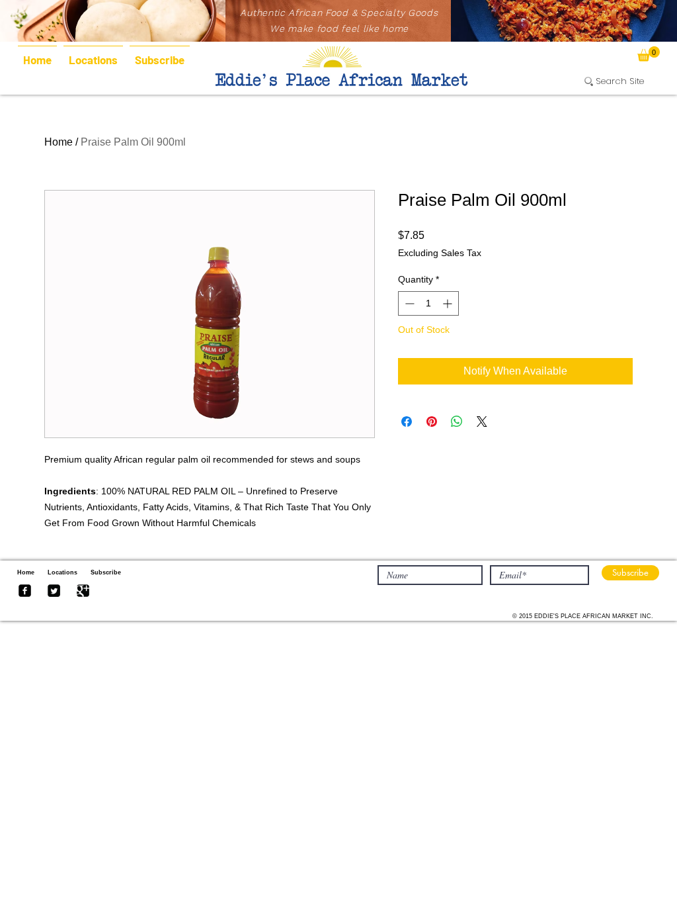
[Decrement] (408, 303)
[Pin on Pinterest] (432, 421)
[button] (648, 54)
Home (58, 142)
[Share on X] (482, 421)
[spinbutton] (428, 303)
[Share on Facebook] (407, 421)
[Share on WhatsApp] (457, 421)
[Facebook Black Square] (25, 590)
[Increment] (448, 303)
